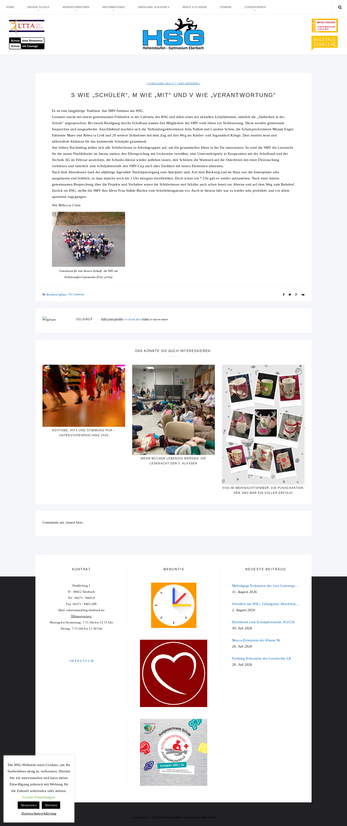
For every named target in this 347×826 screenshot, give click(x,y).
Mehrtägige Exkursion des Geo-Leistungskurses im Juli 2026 (265, 586)
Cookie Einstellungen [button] (39, 797)
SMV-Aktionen (189, 83)
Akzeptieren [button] (29, 805)
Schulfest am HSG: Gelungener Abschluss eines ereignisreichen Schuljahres (265, 604)
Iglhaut (84, 319)
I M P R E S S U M (81, 661)
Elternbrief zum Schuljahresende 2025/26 (263, 622)
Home (10, 7)
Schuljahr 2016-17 (161, 83)
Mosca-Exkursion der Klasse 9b (256, 640)
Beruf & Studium (194, 7)
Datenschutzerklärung (39, 813)
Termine (226, 7)
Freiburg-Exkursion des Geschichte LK (261, 658)
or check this (121, 319)
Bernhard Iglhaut (56, 294)
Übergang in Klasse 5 (153, 7)
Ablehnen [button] (51, 805)
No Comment (76, 294)
